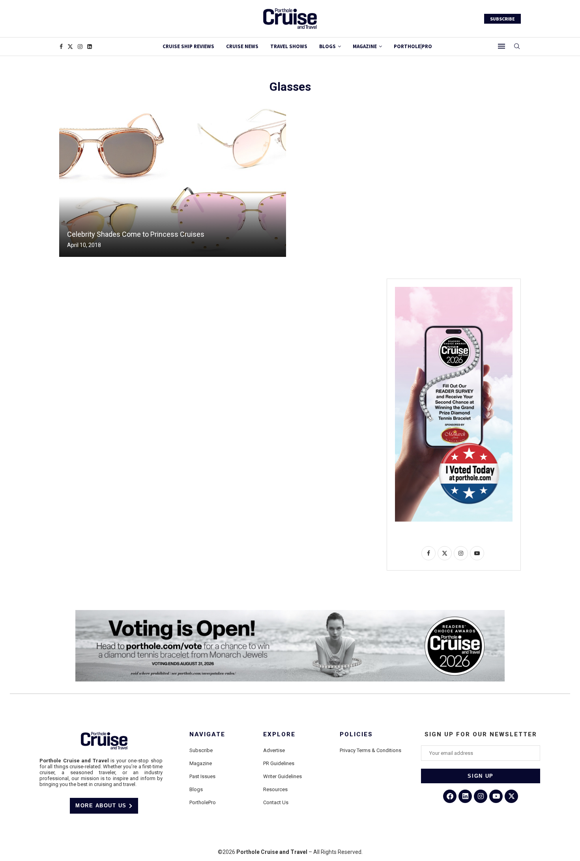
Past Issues (202, 776)
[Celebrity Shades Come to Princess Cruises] (172, 181)
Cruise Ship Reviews (188, 46)
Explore (279, 734)
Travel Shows (288, 46)
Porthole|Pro (413, 46)
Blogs (327, 46)
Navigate (207, 734)
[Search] (517, 46)
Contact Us (275, 802)
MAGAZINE (365, 46)
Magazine (200, 763)
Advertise (274, 750)
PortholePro (202, 802)
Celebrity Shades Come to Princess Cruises (135, 234)
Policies (356, 734)
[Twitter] (70, 46)
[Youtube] (496, 796)
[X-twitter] (511, 796)
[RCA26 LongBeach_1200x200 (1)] (290, 613)
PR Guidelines (278, 763)
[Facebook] (61, 46)
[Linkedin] (89, 46)
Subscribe (201, 750)
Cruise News (242, 46)
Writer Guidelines (282, 776)
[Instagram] (80, 46)
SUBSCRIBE (502, 19)
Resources (275, 789)
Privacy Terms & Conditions (370, 750)
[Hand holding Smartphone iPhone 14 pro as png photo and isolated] (454, 290)
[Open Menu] (501, 46)
